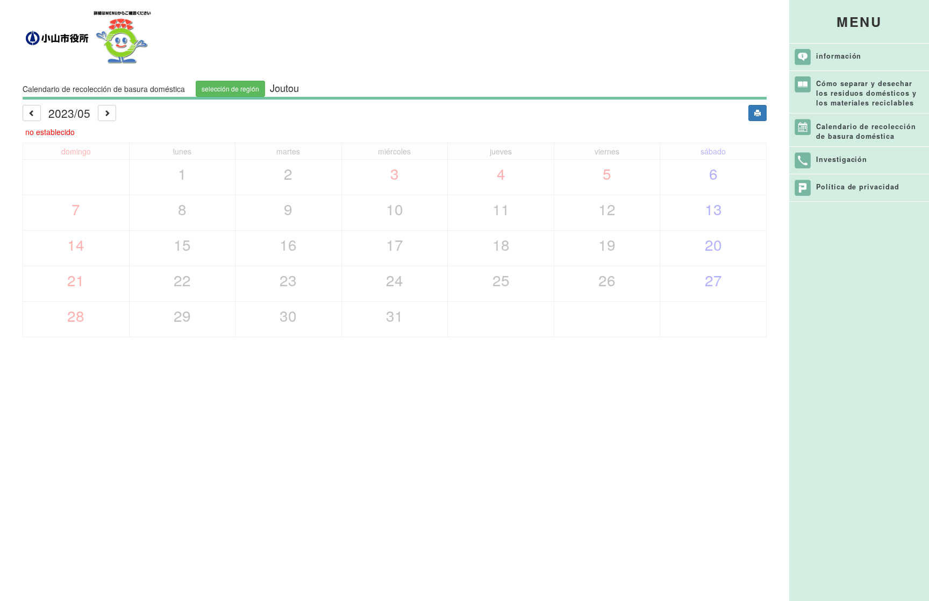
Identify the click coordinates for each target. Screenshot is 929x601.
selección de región (230, 88)
